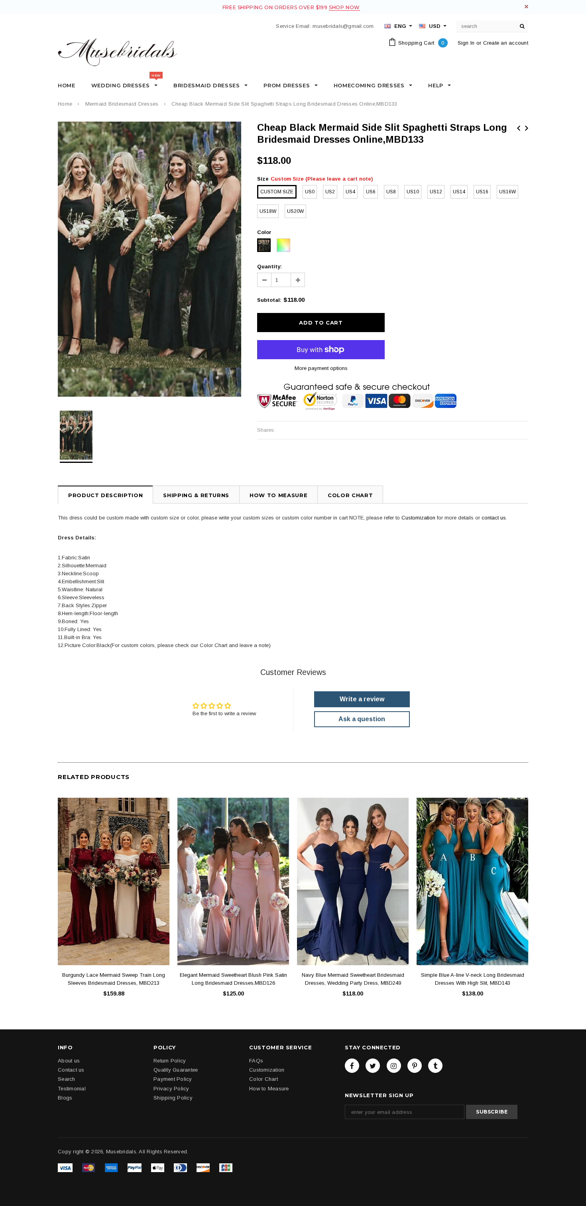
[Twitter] (373, 1065)
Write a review (362, 699)
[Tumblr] (435, 1065)
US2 (330, 192)
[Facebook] (352, 1065)
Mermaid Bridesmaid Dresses (122, 104)
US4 (350, 192)
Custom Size (276, 192)
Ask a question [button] (361, 719)
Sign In (466, 43)
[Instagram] (394, 1065)
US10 (413, 192)
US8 (391, 192)
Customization (418, 518)
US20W (295, 211)
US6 (371, 192)
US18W (268, 211)
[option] (149, 259)
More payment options (321, 368)
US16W (507, 192)
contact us (494, 518)
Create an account (505, 43)
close (526, 6)
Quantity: (269, 267)
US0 (310, 192)
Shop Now (344, 7)
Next (526, 128)
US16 (482, 192)
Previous (518, 128)
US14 (459, 192)
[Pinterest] (414, 1065)
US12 (436, 192)
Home (65, 104)
